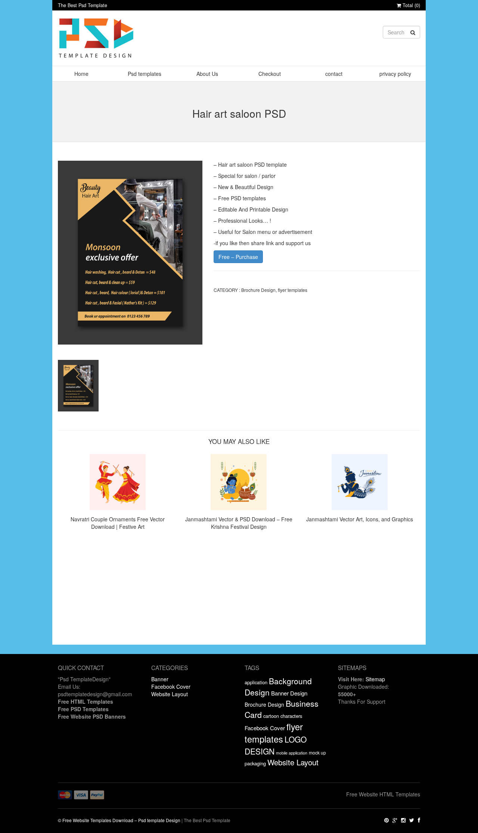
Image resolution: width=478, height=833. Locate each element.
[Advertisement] (239, 592)
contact (333, 73)
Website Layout (169, 694)
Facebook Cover (170, 686)
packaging (255, 763)
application (256, 682)
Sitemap (375, 679)
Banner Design (289, 693)
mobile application (291, 753)
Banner (159, 679)
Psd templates (144, 73)
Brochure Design (258, 290)
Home (81, 73)
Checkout (269, 73)
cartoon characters (282, 715)
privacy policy (395, 73)
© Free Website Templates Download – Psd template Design (119, 820)
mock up (317, 752)
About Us (207, 73)
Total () (410, 5)
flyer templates (292, 290)
